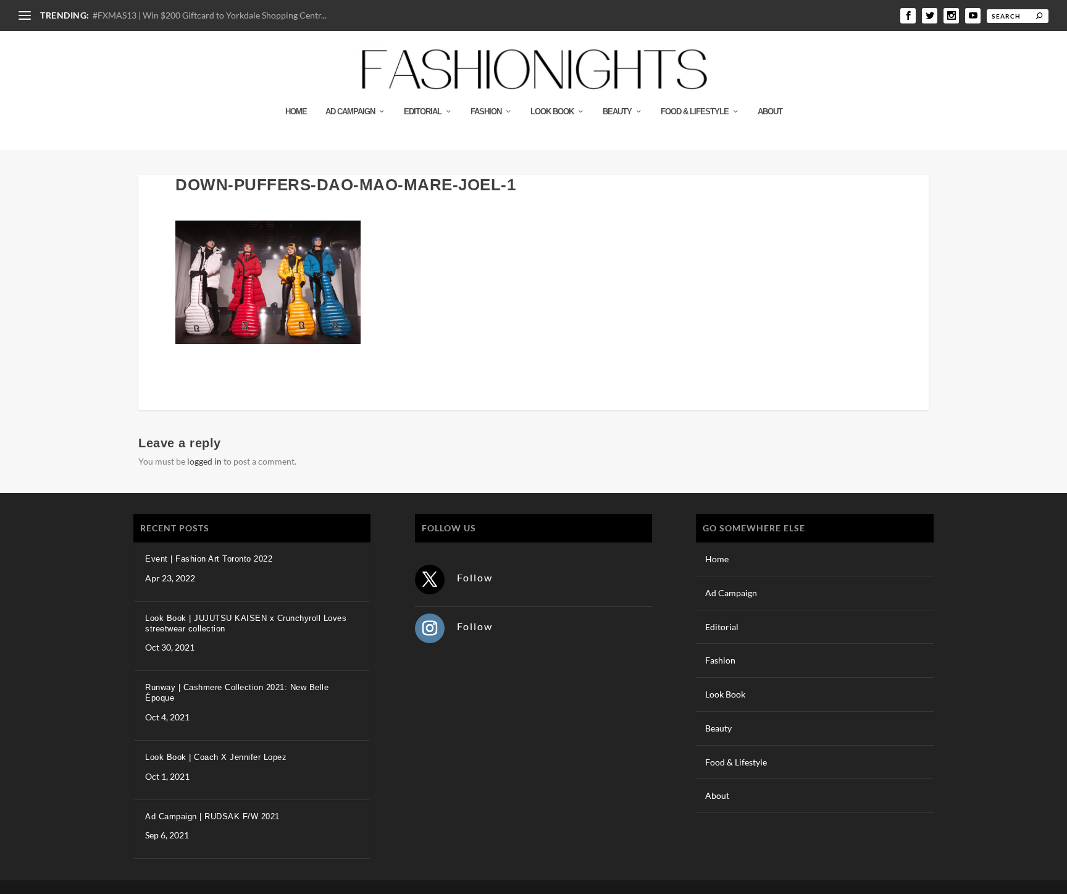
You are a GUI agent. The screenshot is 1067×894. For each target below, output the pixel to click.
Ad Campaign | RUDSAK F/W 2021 (212, 816)
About (770, 111)
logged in (204, 461)
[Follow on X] (430, 579)
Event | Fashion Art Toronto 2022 (208, 558)
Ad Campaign (350, 111)
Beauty (617, 111)
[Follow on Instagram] (430, 628)
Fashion (486, 111)
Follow (475, 577)
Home (296, 111)
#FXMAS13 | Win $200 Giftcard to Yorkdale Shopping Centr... (210, 15)
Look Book (552, 111)
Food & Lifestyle (695, 111)
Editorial (422, 111)
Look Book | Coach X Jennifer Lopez (216, 757)
